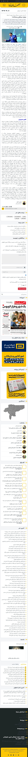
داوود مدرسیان (19, 445)
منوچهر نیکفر (24, 218)
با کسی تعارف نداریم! (17, 498)
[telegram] (4, 1)
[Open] (24, 5)
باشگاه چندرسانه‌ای (22, 733)
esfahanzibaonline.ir (14, 749)
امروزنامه (22, 298)
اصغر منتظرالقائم (19, 455)
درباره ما (24, 716)
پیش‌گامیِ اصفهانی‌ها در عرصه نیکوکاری (14, 475)
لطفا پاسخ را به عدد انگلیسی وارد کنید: (18, 282)
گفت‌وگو (22, 463)
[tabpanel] (14, 676)
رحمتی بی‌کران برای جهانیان (13, 658)
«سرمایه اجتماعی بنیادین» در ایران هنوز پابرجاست (12, 481)
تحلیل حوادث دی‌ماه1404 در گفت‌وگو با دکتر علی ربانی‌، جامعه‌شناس (13, 478)
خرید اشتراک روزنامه (21, 734)
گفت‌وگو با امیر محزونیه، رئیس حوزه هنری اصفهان (12, 506)
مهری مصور (19, 202)
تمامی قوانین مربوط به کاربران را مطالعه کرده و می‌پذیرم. (14, 278)
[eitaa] (8, 1)
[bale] (11, 755)
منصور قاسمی (19, 450)
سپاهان (24, 216)
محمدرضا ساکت (9, 216)
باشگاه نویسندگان (22, 731)
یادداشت (22, 423)
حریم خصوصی (13, 277)
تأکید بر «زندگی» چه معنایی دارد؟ (15, 428)
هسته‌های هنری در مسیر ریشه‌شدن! (14, 509)
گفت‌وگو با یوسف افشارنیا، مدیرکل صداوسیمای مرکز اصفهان (12, 512)
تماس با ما (24, 714)
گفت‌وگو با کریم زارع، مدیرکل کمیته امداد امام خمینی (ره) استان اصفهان (12, 472)
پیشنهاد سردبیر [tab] (15, 664)
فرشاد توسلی (19, 430)
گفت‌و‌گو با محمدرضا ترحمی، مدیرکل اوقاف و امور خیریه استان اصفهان (13, 495)
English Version (22, 717)
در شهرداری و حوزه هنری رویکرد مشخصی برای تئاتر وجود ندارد (12, 468)
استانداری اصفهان (22, 723)
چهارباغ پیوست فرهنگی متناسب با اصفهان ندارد (12, 438)
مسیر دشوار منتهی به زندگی (16, 443)
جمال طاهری (19, 435)
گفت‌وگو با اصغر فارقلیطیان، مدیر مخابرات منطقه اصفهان (13, 489)
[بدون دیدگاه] (6, 11)
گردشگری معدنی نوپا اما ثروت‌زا (15, 452)
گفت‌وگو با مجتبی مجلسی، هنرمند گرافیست (14, 483)
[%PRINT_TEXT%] (8, 11)
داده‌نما (22, 640)
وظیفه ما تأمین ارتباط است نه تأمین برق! (13, 492)
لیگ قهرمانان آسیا (17, 216)
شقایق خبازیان (19, 440)
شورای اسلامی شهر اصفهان (20, 724)
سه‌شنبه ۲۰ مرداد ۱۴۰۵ (20, 644)
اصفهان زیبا (18, 44)
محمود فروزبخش (18, 426)
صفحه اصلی (23, 11)
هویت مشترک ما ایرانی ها (16, 433)
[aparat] (2, 1)
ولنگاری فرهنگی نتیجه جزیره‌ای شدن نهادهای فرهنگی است (13, 522)
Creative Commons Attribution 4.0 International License (16, 751)
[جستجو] (2, 294)
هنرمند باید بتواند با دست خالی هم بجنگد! (13, 486)
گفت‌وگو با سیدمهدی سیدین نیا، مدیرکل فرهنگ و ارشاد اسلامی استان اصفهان (13, 519)
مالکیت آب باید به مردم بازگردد (16, 504)
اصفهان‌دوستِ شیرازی (17, 457)
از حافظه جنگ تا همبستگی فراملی (15, 448)
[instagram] (6, 1)
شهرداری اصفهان (22, 726)
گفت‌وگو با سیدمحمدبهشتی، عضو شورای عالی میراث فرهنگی (12, 501)
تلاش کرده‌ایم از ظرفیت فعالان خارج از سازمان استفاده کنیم (13, 515)
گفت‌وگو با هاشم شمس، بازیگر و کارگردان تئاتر (13, 465)
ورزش (18, 11)
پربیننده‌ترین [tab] (23, 664)
